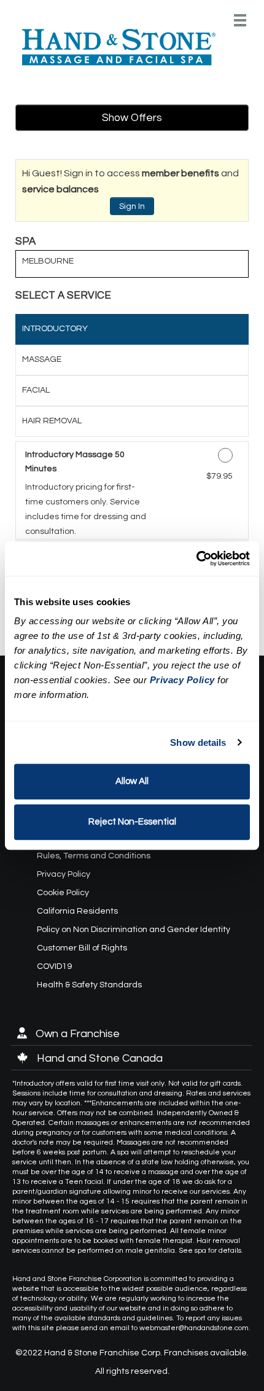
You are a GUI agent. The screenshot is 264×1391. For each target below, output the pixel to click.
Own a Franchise (76, 1034)
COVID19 (54, 966)
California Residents (77, 911)
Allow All (132, 781)
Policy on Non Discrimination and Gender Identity (133, 929)
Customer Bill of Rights (82, 948)
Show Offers (132, 117)
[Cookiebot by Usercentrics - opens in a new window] (196, 558)
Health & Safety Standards (89, 985)
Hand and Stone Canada (98, 1058)
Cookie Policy (63, 892)
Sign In (132, 206)
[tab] (132, 329)
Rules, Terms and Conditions (93, 856)
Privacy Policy (63, 874)
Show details (198, 742)
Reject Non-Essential (132, 821)
